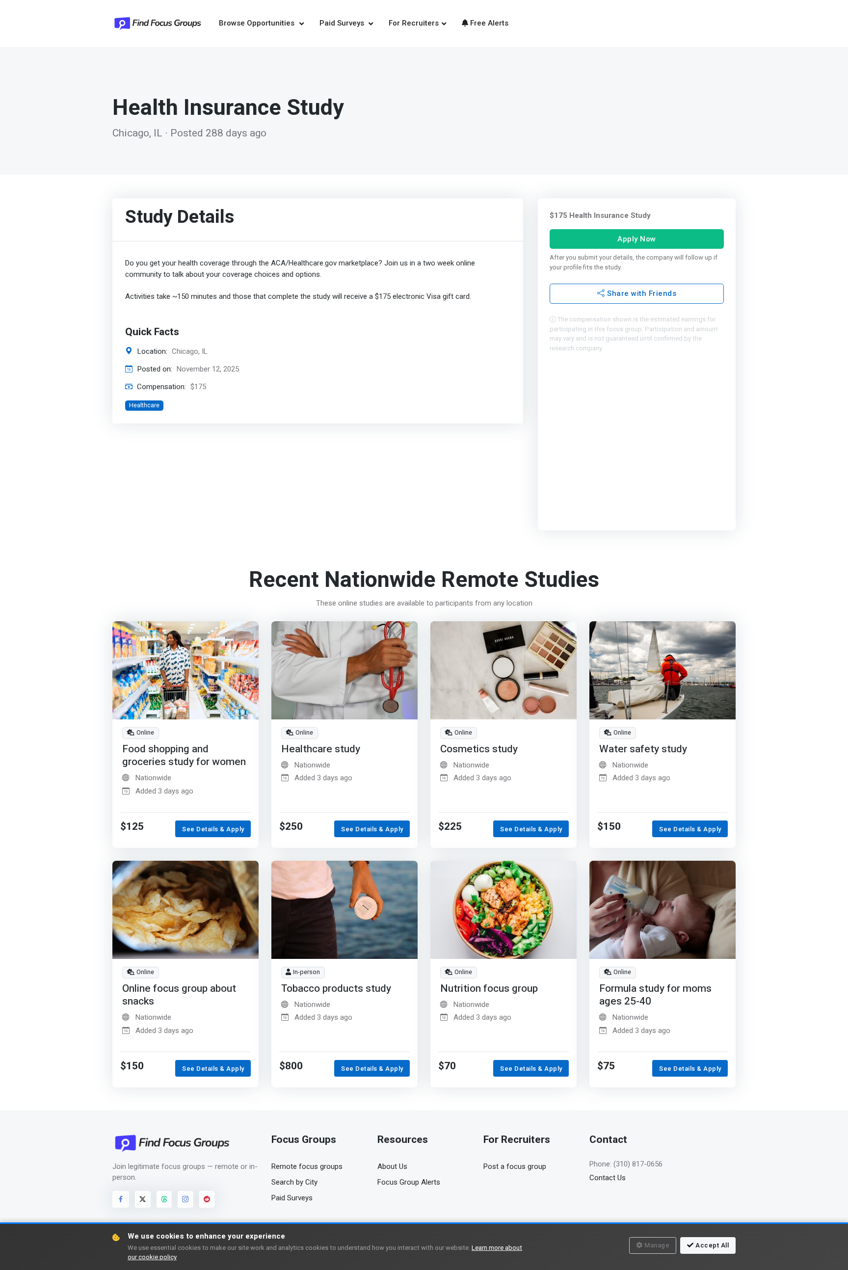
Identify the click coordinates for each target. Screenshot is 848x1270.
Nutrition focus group (489, 988)
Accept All (712, 1245)
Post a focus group (514, 1166)
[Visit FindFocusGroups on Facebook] (120, 1199)
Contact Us (607, 1177)
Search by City (294, 1182)
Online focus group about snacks (179, 995)
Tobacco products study (336, 988)
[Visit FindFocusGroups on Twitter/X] (143, 1199)
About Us (392, 1166)
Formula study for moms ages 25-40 (655, 995)
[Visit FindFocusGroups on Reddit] (207, 1199)
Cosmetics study (479, 749)
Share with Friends (640, 293)
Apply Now (636, 238)
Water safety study (643, 749)
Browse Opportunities (257, 23)
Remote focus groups (307, 1166)
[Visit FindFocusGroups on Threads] (164, 1199)
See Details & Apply (213, 829)
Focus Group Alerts (408, 1182)
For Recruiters (414, 23)
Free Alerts (489, 23)
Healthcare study (320, 749)
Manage (656, 1245)
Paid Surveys (342, 23)
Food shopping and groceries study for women (184, 755)
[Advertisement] (637, 435)
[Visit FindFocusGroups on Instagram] (185, 1199)
